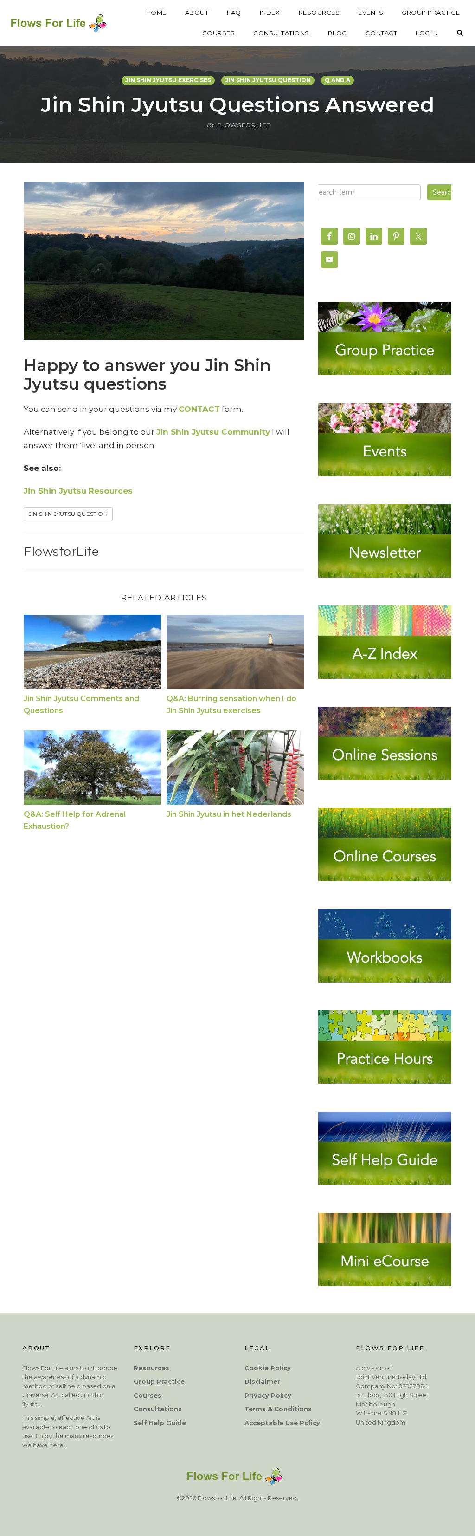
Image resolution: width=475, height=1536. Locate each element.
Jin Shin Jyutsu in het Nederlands (229, 814)
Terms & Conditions (278, 1408)
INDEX (270, 12)
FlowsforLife (61, 551)
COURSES (218, 33)
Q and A (337, 80)
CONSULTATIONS (281, 33)
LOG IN (427, 33)
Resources (151, 1368)
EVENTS (370, 12)
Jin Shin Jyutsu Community (213, 431)
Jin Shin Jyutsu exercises (168, 80)
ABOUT (197, 12)
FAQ (234, 12)
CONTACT (382, 33)
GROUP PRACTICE (431, 12)
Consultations (158, 1408)
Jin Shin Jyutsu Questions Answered (237, 104)
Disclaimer (262, 1381)
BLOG (337, 33)
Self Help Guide (160, 1422)
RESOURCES (319, 12)
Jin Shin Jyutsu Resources (78, 490)
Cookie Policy (267, 1368)
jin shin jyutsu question (268, 80)
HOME (156, 12)
